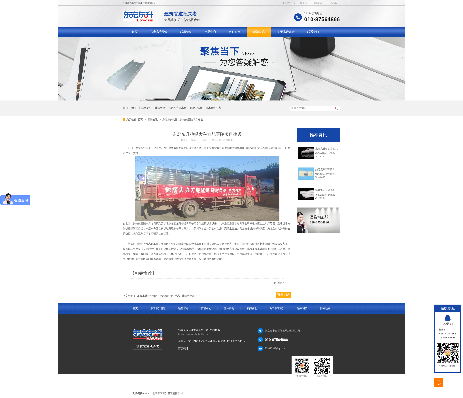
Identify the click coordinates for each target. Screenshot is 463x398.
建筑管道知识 (189, 295)
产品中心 (210, 31)
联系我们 (287, 2)
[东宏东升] (138, 20)
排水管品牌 (145, 107)
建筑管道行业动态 (170, 295)
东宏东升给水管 (177, 107)
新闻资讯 (259, 31)
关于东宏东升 (286, 31)
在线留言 (317, 2)
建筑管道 (160, 107)
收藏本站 (302, 2)
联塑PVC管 (196, 107)
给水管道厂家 (213, 107)
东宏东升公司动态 (147, 295)
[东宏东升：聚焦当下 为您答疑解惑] (231, 99)
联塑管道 (186, 31)
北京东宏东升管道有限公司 (167, 393)
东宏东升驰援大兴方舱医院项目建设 (182, 119)
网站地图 (332, 2)
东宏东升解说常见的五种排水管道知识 (336, 148)
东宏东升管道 (159, 31)
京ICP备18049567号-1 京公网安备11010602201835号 (217, 341)
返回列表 (283, 295)
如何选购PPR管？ (325, 169)
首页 (135, 31)
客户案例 (234, 31)
